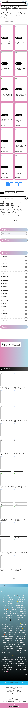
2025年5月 (5, 307)
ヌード (4, 15)
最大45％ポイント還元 (10, 191)
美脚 (15, 212)
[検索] (25, 4)
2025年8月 (5, 296)
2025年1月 (5, 320)
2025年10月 (5, 290)
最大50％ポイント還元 (13, 192)
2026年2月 (5, 276)
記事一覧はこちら (14, 333)
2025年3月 (5, 313)
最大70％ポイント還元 (13, 10)
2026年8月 (5, 256)
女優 (19, 15)
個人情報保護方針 (11, 701)
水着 (20, 10)
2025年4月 (5, 310)
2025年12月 (5, 283)
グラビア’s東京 (15, 704)
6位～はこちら (14, 244)
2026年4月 (5, 270)
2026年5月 (5, 266)
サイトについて (4, 701)
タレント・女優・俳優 (7, 12)
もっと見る (14, 578)
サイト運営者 (18, 701)
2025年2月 (5, 317)
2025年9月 (5, 293)
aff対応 (18, 201)
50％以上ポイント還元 (12, 15)
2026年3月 (5, 273)
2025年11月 (5, 286)
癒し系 (7, 201)
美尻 (23, 12)
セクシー (4, 17)
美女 (20, 209)
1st (20, 7)
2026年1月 (5, 280)
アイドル (15, 7)
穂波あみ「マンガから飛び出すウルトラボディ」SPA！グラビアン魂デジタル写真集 (11, 345)
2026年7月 (5, 260)
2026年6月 (5, 263)
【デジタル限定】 (16, 12)
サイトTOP (14, 220)
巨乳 (3, 7)
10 (16, 184)
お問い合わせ (24, 701)
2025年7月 (5, 300)
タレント (4, 10)
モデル (8, 194)
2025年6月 (5, 303)
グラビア (8, 7)
